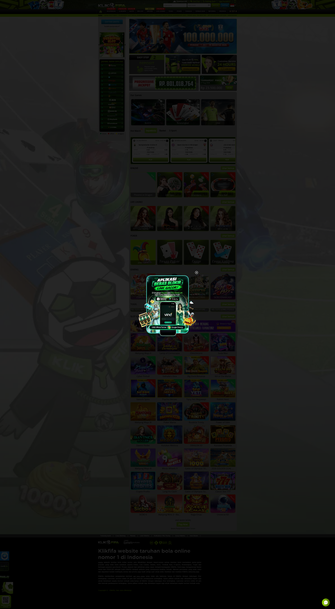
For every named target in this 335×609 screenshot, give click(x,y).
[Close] (197, 273)
